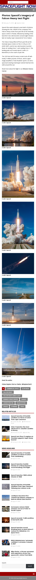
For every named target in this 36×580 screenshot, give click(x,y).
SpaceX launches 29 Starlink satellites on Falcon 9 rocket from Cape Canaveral (21, 417)
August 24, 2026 (16, 469)
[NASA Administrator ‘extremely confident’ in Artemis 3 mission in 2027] (6, 542)
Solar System (21, 403)
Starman (14, 406)
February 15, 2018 (8, 23)
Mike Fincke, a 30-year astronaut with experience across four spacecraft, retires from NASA (22, 553)
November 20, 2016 (17, 432)
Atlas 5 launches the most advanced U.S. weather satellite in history (22, 428)
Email (3, 380)
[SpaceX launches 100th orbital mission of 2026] (6, 477)
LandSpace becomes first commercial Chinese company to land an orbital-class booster (22, 497)
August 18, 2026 (16, 512)
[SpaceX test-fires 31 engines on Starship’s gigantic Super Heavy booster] (6, 438)
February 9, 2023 (16, 442)
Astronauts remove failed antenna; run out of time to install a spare (20, 508)
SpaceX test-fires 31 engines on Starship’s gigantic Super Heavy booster (22, 438)
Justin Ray (27, 432)
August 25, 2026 (16, 458)
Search (4, 563)
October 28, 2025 (16, 421)
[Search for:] (18, 2)
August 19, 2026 (16, 501)
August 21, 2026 (16, 479)
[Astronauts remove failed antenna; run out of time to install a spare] (6, 509)
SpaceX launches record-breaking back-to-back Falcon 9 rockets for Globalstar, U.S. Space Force (22, 530)
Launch (23, 399)
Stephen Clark (20, 23)
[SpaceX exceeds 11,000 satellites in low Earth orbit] (6, 520)
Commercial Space (13, 388)
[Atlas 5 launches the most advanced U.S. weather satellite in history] (6, 429)
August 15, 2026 (16, 535)
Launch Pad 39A (8, 403)
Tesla (22, 406)
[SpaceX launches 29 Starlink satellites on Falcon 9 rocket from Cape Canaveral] (6, 418)
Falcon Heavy (7, 392)
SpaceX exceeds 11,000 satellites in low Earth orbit (22, 519)
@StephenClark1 (27, 384)
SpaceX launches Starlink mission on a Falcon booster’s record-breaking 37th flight (21, 465)
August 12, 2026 (16, 557)
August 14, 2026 (16, 546)
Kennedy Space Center (10, 399)
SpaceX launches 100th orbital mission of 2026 (21, 476)
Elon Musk (25, 388)
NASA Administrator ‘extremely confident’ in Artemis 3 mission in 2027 (22, 542)
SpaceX (5, 406)
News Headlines (8, 448)
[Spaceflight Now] (18, 7)
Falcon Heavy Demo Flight (12, 396)
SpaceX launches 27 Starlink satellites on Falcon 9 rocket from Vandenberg (21, 454)
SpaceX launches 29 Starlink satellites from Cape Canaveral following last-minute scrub (22, 486)
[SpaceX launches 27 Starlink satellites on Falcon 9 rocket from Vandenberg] (6, 455)
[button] (33, 9)
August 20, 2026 (16, 490)
